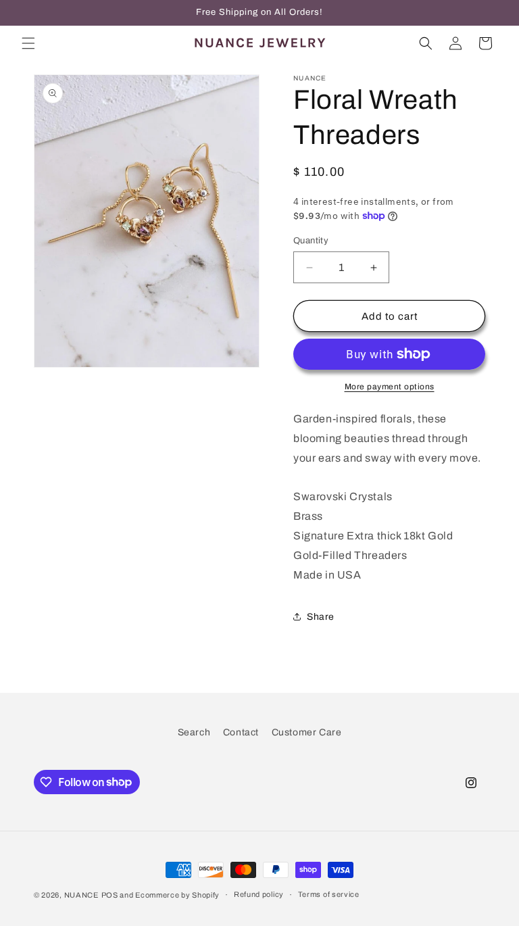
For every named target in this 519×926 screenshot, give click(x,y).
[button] (28, 43)
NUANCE (81, 895)
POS (109, 895)
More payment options (390, 386)
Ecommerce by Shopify (177, 895)
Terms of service (329, 894)
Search (194, 732)
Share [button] (321, 617)
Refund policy (259, 894)
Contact (241, 732)
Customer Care (307, 732)
